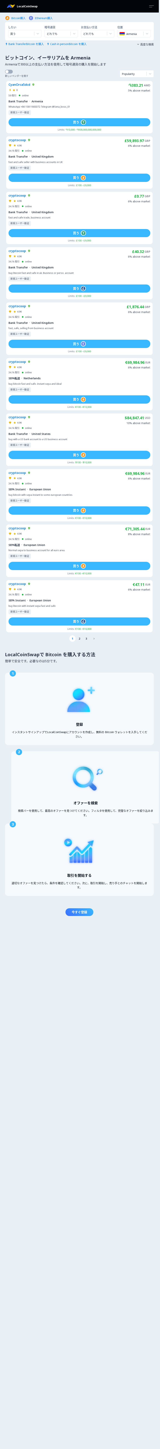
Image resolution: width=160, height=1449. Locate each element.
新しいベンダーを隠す (16, 76)
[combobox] (83, 33)
